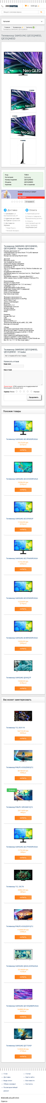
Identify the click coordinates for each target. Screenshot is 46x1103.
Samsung (27, 177)
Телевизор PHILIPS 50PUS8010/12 (19, 807)
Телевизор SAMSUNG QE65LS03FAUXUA (22, 966)
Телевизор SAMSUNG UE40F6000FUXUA (22, 638)
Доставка (7, 1077)
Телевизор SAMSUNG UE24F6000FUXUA (22, 439)
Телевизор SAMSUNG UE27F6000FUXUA (22, 558)
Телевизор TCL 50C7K (15, 887)
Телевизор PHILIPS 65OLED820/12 (19, 767)
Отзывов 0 (30, 201)
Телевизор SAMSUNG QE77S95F (19, 1046)
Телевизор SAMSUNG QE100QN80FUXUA (22, 1006)
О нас (6, 1074)
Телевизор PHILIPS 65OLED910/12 (19, 926)
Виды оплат (8, 1080)
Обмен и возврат (10, 1084)
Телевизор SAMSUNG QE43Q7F (18, 678)
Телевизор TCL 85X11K (15, 728)
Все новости (30, 1080)
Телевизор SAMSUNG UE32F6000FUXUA (22, 598)
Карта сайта (30, 1077)
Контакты (29, 1084)
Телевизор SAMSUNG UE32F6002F (19, 519)
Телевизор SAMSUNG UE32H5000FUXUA (22, 479)
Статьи (28, 1074)
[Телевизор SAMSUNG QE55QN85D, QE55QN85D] (23, 82)
